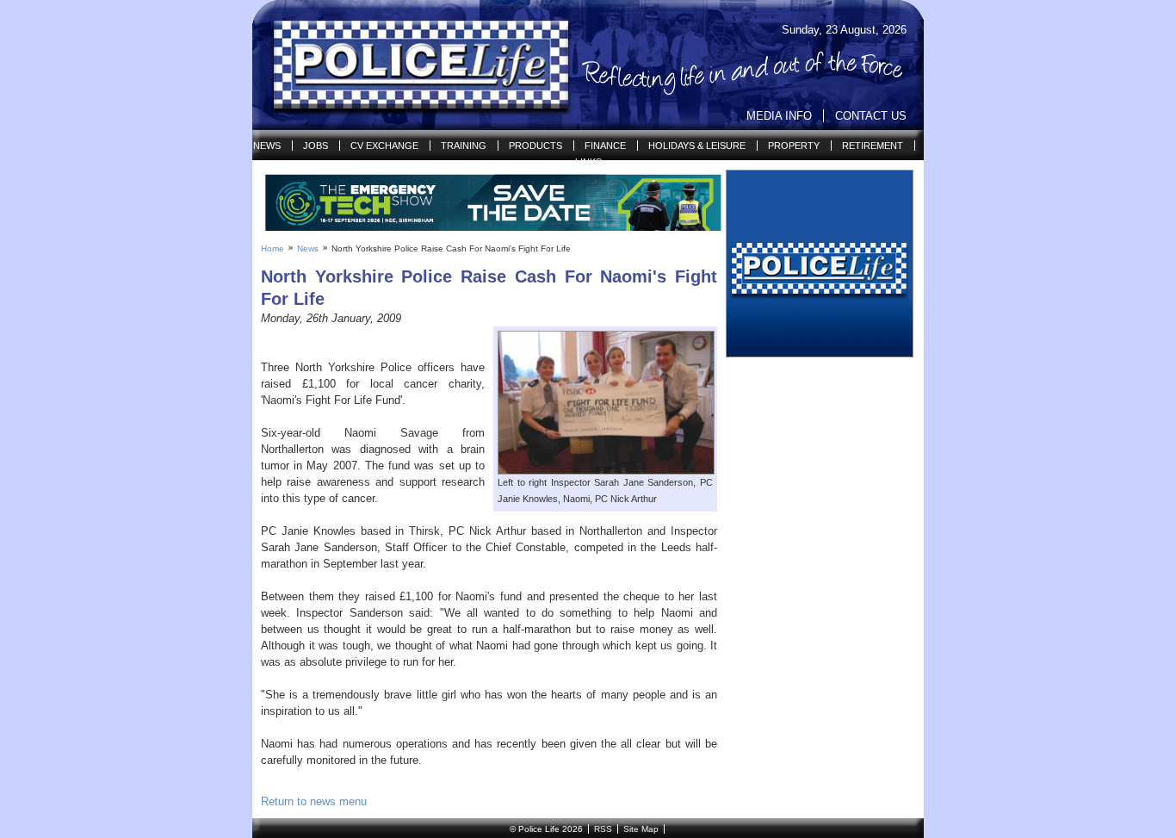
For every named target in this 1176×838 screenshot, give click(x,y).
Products (535, 145)
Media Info (779, 115)
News (267, 145)
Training (463, 145)
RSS (603, 829)
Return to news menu (314, 801)
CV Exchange (384, 145)
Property (794, 145)
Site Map (641, 829)
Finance (605, 145)
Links (588, 162)
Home (272, 248)
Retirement (872, 145)
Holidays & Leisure (697, 145)
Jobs (315, 145)
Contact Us (871, 115)
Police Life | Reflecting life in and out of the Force (410, 65)
